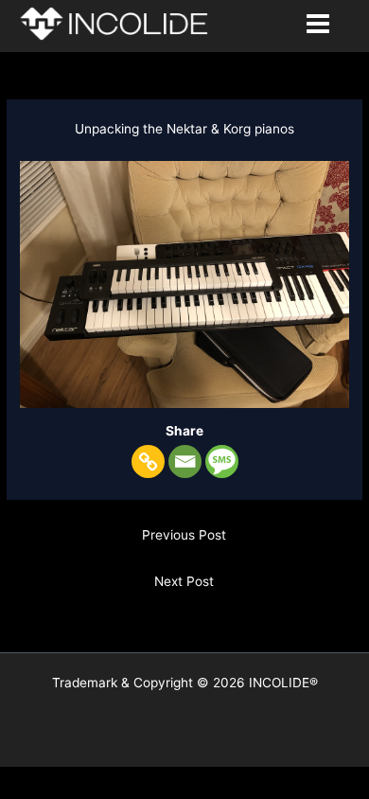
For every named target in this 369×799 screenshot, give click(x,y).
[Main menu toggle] (318, 24)
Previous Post (184, 534)
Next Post (184, 581)
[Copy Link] (148, 461)
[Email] (185, 461)
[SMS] (221, 461)
